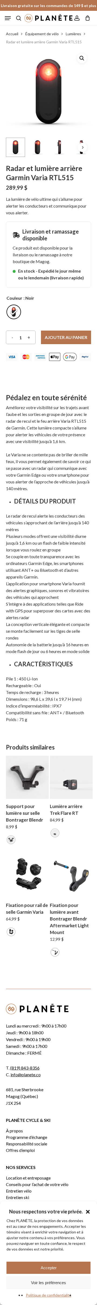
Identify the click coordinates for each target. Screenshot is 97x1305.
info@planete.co (26, 1074)
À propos (14, 1131)
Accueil (12, 33)
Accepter (49, 1267)
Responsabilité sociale (26, 1144)
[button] (88, 1211)
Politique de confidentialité (48, 1295)
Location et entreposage (28, 1178)
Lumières (73, 33)
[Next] (82, 147)
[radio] (13, 312)
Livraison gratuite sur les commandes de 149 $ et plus (48, 5)
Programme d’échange (26, 1137)
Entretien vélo (19, 1191)
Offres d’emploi (20, 1150)
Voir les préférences (48, 1282)
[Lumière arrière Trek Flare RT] (71, 777)
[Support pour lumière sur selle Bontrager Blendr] (27, 777)
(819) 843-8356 (25, 1067)
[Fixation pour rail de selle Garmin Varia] (27, 876)
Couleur (14, 298)
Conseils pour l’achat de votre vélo (37, 1184)
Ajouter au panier (66, 337)
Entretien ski (17, 1197)
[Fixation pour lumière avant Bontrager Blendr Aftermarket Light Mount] (71, 876)
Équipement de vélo (42, 33)
